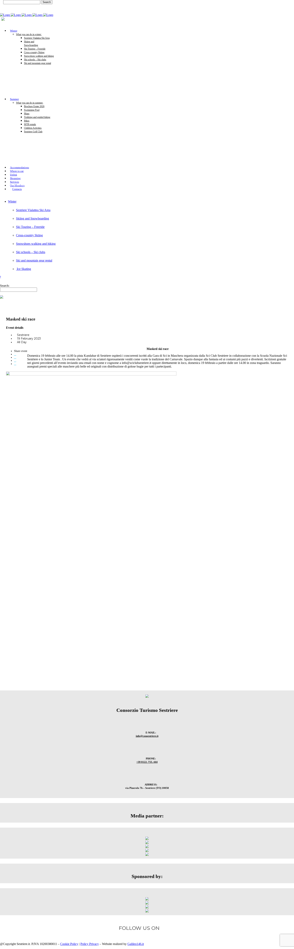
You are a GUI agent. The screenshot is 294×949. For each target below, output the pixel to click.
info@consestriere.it (147, 735)
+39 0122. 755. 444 (147, 761)
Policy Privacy (89, 944)
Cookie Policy (69, 944)
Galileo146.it (135, 944)
